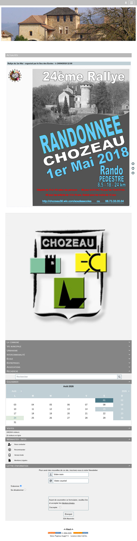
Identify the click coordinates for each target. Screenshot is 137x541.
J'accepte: (54, 507)
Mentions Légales (20, 460)
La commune (68, 342)
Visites (68, 428)
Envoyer (68, 514)
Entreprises (68, 363)
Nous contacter (19, 444)
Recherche (68, 371)
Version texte (19, 455)
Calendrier (68, 381)
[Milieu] (133, 168)
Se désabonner (17, 490)
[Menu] (131, 3)
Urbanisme (68, 350)
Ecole (68, 358)
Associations (68, 367)
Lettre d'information (68, 465)
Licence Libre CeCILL (78, 536)
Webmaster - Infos (68, 439)
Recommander (19, 450)
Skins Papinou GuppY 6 (60, 536)
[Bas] (133, 173)
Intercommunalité (68, 354)
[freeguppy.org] (55, 533)
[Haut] (133, 163)
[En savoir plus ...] (81, 533)
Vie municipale (68, 346)
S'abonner (15, 486)
